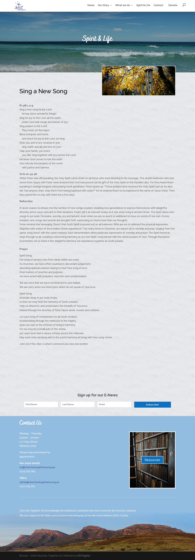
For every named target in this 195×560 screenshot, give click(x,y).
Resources (152, 460)
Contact (158, 5)
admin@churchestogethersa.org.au (39, 482)
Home (90, 5)
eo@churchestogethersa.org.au (37, 467)
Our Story (103, 5)
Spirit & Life (143, 5)
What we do (122, 5)
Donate (172, 5)
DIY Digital (84, 555)
